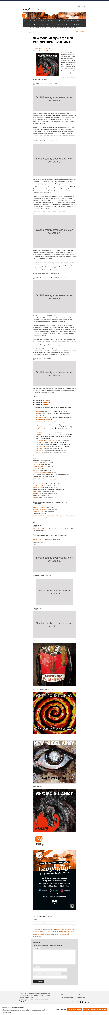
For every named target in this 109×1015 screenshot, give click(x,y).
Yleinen (40, 929)
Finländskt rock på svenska (43, 419)
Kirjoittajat (43, 20)
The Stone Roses (40, 450)
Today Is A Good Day (38, 486)
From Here (35, 493)
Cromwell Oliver (43, 931)
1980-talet (52, 929)
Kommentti (36, 948)
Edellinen (76, 31)
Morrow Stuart (64, 931)
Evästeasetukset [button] (80, 997)
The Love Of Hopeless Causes (41, 472)
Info (62, 994)
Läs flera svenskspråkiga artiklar (43, 50)
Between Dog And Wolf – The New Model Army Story (47, 529)
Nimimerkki (36, 967)
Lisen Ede (35, 32)
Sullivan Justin (58, 933)
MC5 (37, 429)
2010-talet (68, 929)
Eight (34, 478)
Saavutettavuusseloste (67, 997)
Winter (34, 491)
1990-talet (57, 929)
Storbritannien (51, 933)
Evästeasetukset (60, 1009)
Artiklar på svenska (51, 20)
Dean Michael (51, 931)
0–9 (34, 24)
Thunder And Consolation (39, 466)
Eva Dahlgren (39, 417)
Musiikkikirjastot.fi (75, 20)
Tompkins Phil (36, 934)
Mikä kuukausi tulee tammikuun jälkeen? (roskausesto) (47, 974)
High (34, 482)
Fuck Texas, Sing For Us (39, 484)
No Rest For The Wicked (39, 462)
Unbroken (35, 497)
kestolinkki (66, 934)
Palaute (78, 994)
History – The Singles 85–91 (40, 507)
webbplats (46, 400)
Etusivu (26, 20)
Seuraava (83, 31)
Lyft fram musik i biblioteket (41, 48)
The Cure (38, 444)
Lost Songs (36, 511)
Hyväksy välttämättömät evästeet (94, 1009)
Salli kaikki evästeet (74, 1009)
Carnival (35, 480)
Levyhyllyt (29, 9)
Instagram (46, 404)
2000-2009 (63, 929)
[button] (38, 923)
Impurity (35, 468)
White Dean (47, 934)
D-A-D (38, 413)
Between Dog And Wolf (39, 488)
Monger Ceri (58, 931)
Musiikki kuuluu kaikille (64, 20)
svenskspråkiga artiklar (67, 933)
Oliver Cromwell (37, 539)
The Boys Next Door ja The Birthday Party (46, 440)
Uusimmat (30, 20)
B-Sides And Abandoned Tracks (41, 509)
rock (37, 933)
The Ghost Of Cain (38, 464)
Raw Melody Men (37, 470)
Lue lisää (9, 1012)
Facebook (46, 402)
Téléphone (38, 434)
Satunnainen (37, 20)
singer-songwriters (42, 933)
